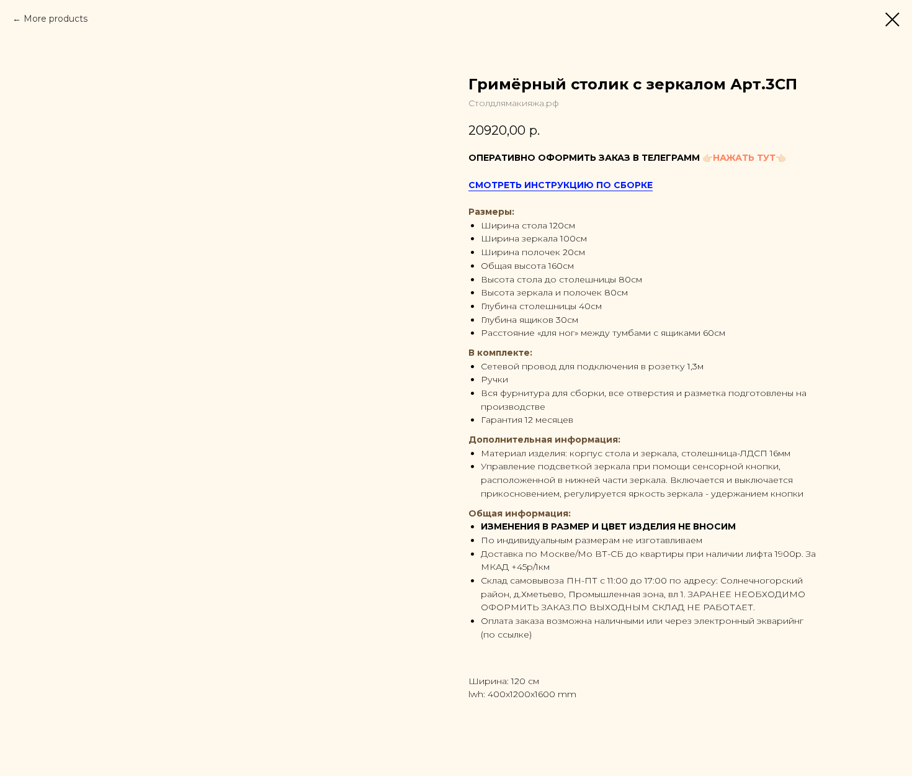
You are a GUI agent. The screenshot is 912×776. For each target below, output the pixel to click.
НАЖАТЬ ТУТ (744, 157)
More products (55, 18)
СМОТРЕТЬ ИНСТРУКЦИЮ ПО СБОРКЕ (560, 185)
